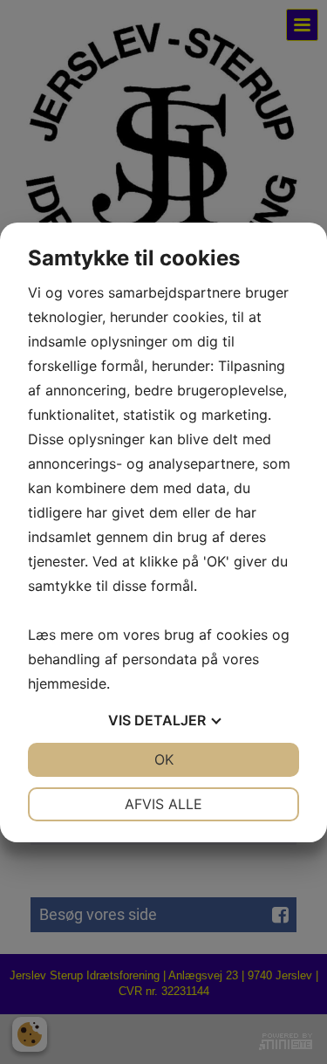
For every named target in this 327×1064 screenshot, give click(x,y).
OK (164, 759)
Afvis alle (163, 804)
